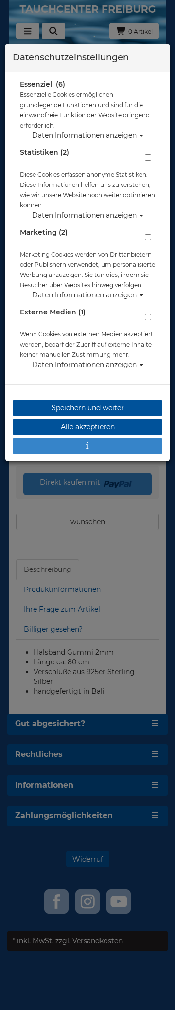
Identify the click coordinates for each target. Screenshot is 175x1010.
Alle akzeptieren (88, 426)
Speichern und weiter (88, 408)
